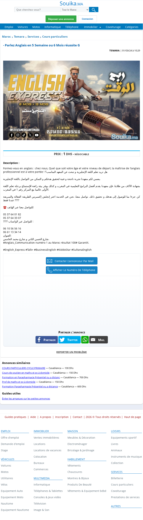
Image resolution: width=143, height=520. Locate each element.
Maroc (6, 36)
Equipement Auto (12, 491)
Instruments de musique (126, 456)
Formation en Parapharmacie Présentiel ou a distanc (31, 377)
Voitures (6, 465)
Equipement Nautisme (15, 510)
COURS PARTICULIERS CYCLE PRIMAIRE (23, 368)
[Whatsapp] (85, 339)
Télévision (40, 503)
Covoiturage (118, 491)
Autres (116, 506)
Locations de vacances (47, 450)
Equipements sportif (123, 437)
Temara (19, 36)
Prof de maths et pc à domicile (18, 381)
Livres (114, 444)
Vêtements (74, 465)
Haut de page (132, 417)
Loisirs (115, 431)
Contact (77, 417)
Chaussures (75, 472)
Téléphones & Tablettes (48, 491)
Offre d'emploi (10, 437)
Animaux (116, 450)
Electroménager (77, 444)
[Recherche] (93, 10)
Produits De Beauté (79, 484)
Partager (50, 339)
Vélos (4, 484)
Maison (73, 431)
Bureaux (39, 463)
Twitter (72, 339)
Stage (4, 450)
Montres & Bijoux (78, 478)
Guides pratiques (15, 417)
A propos (45, 417)
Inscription (62, 417)
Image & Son (41, 510)
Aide (33, 417)
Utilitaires (7, 478)
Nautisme (7, 503)
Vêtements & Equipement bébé (87, 491)
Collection (117, 463)
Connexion (87, 19)
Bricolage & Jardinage (81, 450)
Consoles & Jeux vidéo (47, 497)
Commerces (41, 469)
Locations (39, 444)
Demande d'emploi (13, 444)
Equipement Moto (12, 497)
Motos (5, 472)
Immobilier (41, 431)
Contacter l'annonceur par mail (74, 261)
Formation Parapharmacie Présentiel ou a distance (30, 386)
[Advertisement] (71, 302)
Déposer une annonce (61, 19)
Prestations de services (125, 497)
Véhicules (7, 459)
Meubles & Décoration (81, 437)
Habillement (76, 459)
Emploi (5, 431)
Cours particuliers (55, 36)
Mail (101, 339)
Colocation (40, 456)
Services (33, 36)
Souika (71, 3)
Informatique (42, 484)
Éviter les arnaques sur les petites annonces (26, 398)
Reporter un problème (71, 352)
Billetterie (117, 478)
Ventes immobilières (46, 437)
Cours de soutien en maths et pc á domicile (25, 372)
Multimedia (42, 478)
